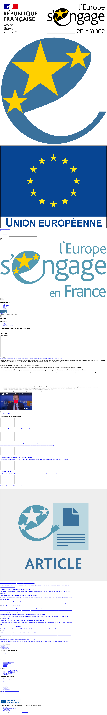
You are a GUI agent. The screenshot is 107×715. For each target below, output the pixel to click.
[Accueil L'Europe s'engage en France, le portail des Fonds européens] (53, 297)
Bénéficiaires (2, 645)
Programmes (5, 306)
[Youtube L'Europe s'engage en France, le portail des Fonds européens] (5, 318)
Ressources (5, 309)
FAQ (3, 678)
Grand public (2, 646)
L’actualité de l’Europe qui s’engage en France (11, 671)
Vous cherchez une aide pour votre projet (10, 670)
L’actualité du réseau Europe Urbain (9, 672)
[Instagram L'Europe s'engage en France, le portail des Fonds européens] (6, 318)
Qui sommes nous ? (6, 679)
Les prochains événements (7, 673)
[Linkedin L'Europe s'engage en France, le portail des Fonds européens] (1, 318)
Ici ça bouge (3, 311)
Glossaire (4, 681)
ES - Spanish (5, 234)
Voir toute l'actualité (3, 643)
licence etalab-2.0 (25, 712)
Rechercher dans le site (4, 314)
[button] (0, 230)
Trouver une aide (6, 305)
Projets (4, 307)
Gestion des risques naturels (5, 358)
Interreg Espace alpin (4, 647)
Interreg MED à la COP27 (5, 413)
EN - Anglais (5, 233)
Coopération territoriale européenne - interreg (54, 358)
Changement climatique (37, 358)
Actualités (4, 308)
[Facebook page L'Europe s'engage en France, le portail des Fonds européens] (2, 318)
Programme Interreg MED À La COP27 (10, 325)
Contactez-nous (5, 680)
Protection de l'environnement (15, 358)
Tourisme (31, 358)
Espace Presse (5, 674)
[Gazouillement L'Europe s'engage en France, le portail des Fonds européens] (3, 318)
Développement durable (25, 358)
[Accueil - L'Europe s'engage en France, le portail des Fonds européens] (53, 36)
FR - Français (5, 232)
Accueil (4, 304)
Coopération (44, 358)
